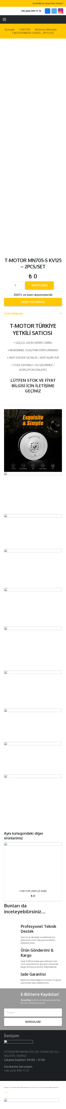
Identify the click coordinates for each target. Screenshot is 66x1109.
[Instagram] (60, 11)
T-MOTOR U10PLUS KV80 (33, 891)
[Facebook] (47, 11)
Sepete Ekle (39, 285)
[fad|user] (53, 19)
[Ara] (9, 11)
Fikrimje (6, 1092)
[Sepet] (61, 19)
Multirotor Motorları (46, 29)
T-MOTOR (24, 29)
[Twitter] (54, 11)
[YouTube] (17, 1076)
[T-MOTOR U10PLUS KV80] (33, 864)
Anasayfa (10, 29)
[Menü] (4, 19)
